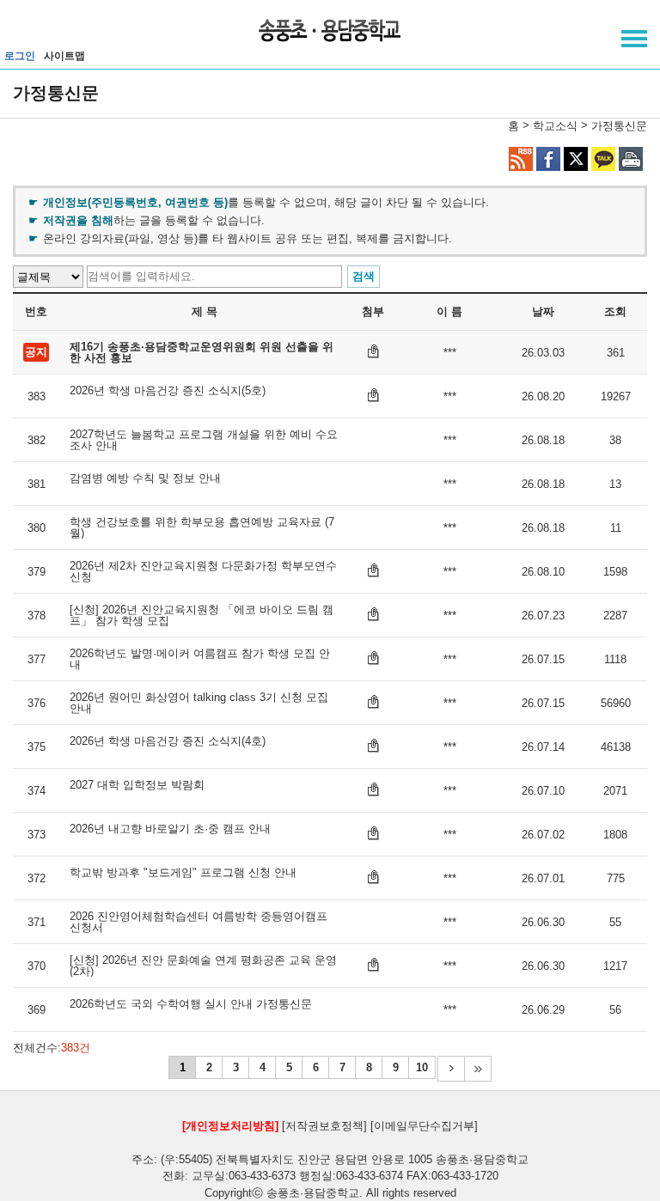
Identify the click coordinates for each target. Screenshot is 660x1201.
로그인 (19, 56)
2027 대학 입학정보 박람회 (137, 785)
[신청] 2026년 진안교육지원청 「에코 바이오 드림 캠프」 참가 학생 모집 (201, 615)
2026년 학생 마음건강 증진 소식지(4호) (168, 741)
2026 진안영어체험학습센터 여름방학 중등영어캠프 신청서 (198, 922)
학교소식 (555, 125)
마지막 (478, 1069)
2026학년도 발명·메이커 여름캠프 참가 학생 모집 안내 (200, 659)
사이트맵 (64, 56)
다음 (450, 1069)
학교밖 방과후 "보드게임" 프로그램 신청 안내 (183, 873)
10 (422, 1067)
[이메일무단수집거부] (424, 1125)
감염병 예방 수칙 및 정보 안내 (145, 478)
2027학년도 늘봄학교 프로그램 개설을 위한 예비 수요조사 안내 (204, 440)
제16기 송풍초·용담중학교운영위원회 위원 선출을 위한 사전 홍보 (201, 352)
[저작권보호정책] (324, 1125)
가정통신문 (619, 125)
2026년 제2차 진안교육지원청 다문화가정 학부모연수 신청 (203, 571)
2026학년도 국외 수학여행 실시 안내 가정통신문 (191, 1004)
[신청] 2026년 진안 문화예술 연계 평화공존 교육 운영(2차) (203, 965)
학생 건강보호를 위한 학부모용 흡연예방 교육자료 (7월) (202, 527)
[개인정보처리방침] (230, 1125)
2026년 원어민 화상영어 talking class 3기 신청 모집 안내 (199, 703)
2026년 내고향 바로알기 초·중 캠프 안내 (170, 829)
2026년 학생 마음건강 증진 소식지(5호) (168, 391)
